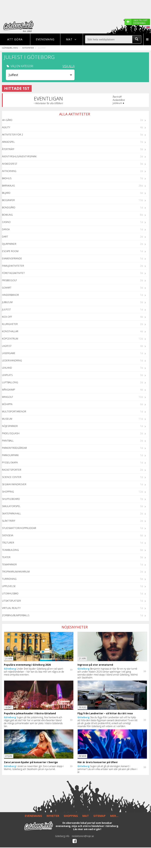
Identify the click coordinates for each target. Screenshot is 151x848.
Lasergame (8, 353)
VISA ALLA (69, 66)
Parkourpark (10, 455)
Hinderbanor (10, 295)
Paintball (8, 440)
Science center (11, 477)
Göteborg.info (10, 47)
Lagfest (7, 346)
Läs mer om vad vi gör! (87, 829)
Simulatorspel (11, 506)
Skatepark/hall (11, 513)
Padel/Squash (10, 433)
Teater (6, 557)
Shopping (8, 491)
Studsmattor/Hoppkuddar (19, 528)
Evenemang (45, 39)
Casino (6, 222)
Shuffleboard (11, 499)
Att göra (15, 39)
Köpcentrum (10, 338)
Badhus (6, 178)
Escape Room (10, 251)
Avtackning (9, 171)
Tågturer (8, 542)
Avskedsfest (9, 163)
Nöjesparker (10, 426)
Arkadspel (8, 142)
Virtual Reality (11, 608)
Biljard (6, 193)
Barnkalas (8, 185)
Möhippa (7, 404)
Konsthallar (10, 331)
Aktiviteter (28, 47)
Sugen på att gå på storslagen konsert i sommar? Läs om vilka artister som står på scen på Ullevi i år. (107, 769)
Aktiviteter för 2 (12, 134)
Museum (7, 418)
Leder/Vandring (12, 360)
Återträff (8, 149)
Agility (6, 127)
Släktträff (8, 520)
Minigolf (7, 397)
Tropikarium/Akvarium (16, 571)
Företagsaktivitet (13, 273)
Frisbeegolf (9, 280)
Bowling (7, 214)
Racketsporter (11, 469)
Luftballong (10, 382)
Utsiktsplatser (11, 600)
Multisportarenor (14, 411)
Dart (5, 236)
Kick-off (7, 316)
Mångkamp (8, 389)
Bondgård (8, 207)
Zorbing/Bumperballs (15, 615)
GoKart (6, 287)
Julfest (6, 309)
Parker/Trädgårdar (14, 448)
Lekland (7, 367)
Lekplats (7, 375)
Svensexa (7, 535)
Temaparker (9, 564)
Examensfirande (12, 258)
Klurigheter (10, 324)
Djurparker (9, 244)
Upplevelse (9, 586)
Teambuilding (10, 550)
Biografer (8, 200)
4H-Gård (7, 120)
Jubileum (7, 302)
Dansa (6, 229)
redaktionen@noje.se (83, 836)
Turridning (9, 579)
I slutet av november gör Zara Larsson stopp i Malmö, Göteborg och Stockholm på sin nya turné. (34, 768)
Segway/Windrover (14, 484)
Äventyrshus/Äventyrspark (19, 156)
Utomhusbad (10, 593)
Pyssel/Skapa (10, 462)
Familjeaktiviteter (13, 265)
